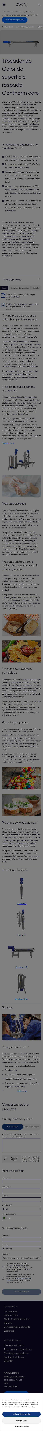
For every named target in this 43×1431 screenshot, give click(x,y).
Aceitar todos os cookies (21, 1414)
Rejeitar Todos (21, 1420)
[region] (21, 1412)
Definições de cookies (21, 1426)
